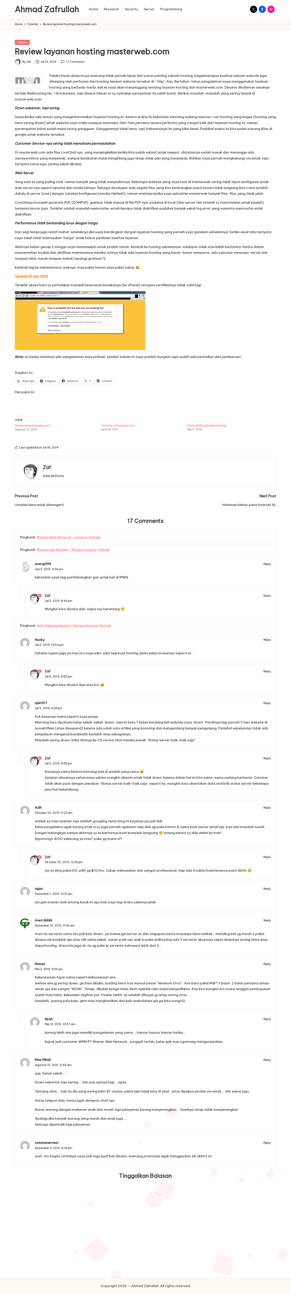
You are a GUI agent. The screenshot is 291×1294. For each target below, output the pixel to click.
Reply (267, 564)
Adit (38, 807)
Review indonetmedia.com (32, 425)
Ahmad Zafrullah (47, 9)
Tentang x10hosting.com (117, 425)
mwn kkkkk (43, 920)
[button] (53, 475)
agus (39, 888)
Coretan (22, 42)
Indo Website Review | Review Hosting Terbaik (74, 625)
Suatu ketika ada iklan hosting (206, 425)
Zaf (47, 467)
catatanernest (47, 1142)
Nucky (40, 639)
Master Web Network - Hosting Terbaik (68, 537)
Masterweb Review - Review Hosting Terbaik (73, 550)
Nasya (40, 964)
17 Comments (75, 62)
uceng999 (43, 564)
